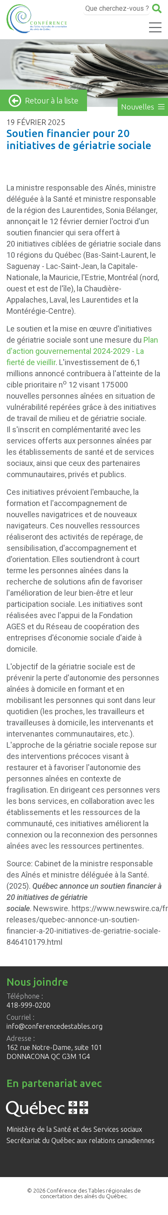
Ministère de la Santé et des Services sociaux (74, 1129)
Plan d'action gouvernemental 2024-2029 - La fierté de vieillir (82, 351)
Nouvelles (138, 107)
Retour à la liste (51, 100)
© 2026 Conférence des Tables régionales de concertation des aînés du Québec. (84, 1193)
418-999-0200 (28, 1005)
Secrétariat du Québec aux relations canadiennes (80, 1140)
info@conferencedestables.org (54, 1026)
